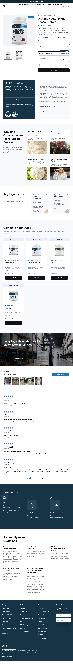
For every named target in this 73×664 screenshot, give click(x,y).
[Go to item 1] (7, 381)
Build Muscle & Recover (39, 4)
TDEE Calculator (42, 628)
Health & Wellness (49, 8)
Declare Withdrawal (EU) (26, 618)
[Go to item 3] (23, 381)
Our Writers (23, 628)
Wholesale (5, 621)
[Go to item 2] (15, 381)
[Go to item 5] (38, 381)
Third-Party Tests (24, 608)
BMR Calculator (42, 635)
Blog (21, 621)
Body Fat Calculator (43, 631)
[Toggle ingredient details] (46, 194)
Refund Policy (23, 611)
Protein (31, 4)
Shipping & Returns (44, 111)
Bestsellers (26, 4)
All (38, 15)
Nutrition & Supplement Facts (47, 106)
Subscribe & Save (6, 618)
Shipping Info (5, 608)
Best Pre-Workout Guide (44, 615)
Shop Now (13, 277)
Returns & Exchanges (25, 615)
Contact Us (5, 633)
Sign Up (63, 625)
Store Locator (41, 608)
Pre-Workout (48, 4)
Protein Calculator (43, 621)
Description (42, 82)
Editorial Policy (24, 625)
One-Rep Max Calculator (44, 618)
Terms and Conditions (7, 615)
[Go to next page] (45, 478)
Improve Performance (57, 4)
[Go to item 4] (30, 381)
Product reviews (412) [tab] (9, 390)
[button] (26, 4)
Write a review (60, 374)
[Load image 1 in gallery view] (8, 55)
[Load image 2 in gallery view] (19, 55)
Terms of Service (24, 631)
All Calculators (42, 638)
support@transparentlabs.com (9, 649)
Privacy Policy (6, 611)
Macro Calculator (42, 625)
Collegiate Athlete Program (9, 625)
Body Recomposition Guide (45, 611)
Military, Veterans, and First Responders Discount (9, 628)
